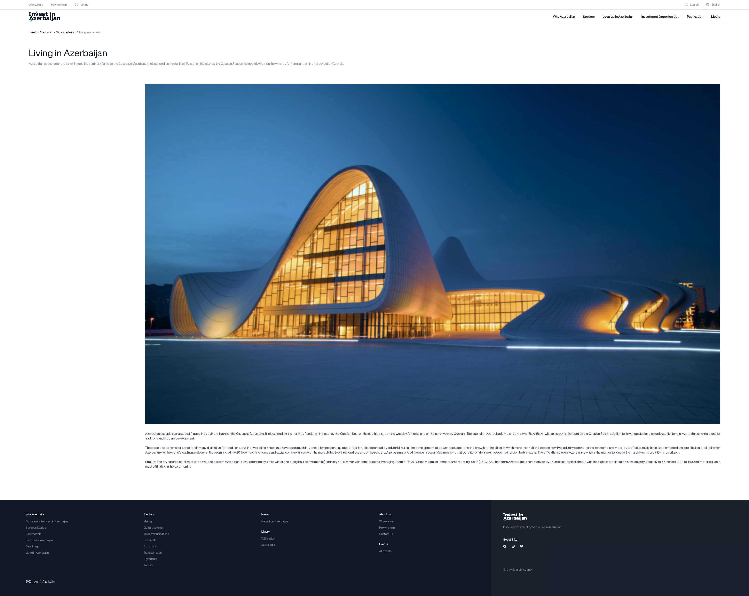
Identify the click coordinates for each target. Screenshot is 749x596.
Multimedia (268, 545)
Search (693, 4)
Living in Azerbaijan (37, 552)
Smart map (32, 546)
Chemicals (150, 540)
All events (385, 551)
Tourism (148, 565)
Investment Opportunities (660, 16)
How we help (59, 4)
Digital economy (153, 527)
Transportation (153, 552)
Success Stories (36, 527)
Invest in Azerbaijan (40, 32)
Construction (152, 546)
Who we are (36, 4)
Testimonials (33, 534)
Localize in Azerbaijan (618, 16)
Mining (148, 521)
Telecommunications (156, 534)
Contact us (81, 4)
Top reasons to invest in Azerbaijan (47, 521)
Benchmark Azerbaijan (39, 540)
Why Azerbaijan (564, 16)
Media (715, 16)
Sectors (589, 16)
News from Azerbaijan (274, 521)
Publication (695, 16)
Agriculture (150, 559)
